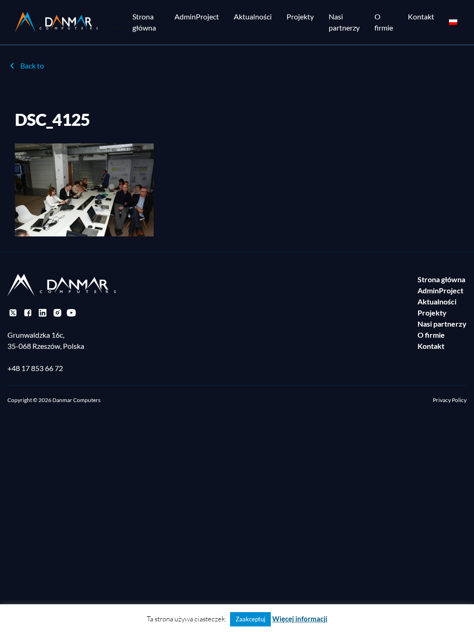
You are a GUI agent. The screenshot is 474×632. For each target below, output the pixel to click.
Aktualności (253, 16)
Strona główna (144, 22)
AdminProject (197, 16)
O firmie (383, 22)
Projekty (300, 16)
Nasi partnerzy (344, 22)
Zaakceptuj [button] (250, 619)
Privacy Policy (450, 400)
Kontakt (421, 16)
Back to (32, 65)
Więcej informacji (299, 618)
